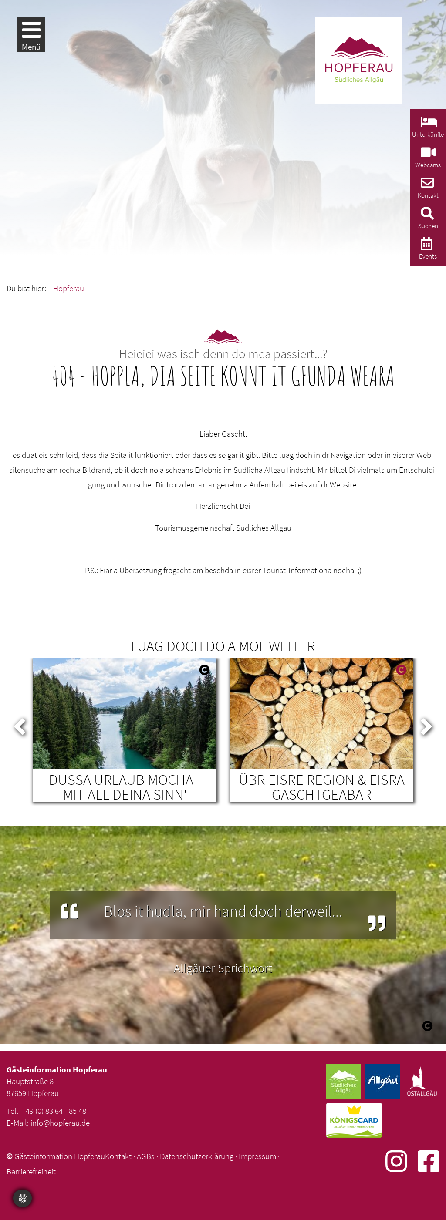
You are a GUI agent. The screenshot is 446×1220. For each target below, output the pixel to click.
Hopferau (68, 288)
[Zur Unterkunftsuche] (428, 124)
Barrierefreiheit (31, 1171)
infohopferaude (60, 1122)
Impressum (257, 1156)
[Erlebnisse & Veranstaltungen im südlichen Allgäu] (425, 246)
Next (426, 725)
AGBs (146, 1156)
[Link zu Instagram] (401, 1161)
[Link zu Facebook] (428, 1161)
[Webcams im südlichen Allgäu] (427, 155)
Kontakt (118, 1156)
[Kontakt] (426, 185)
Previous (19, 725)
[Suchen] (426, 216)
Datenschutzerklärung (196, 1156)
